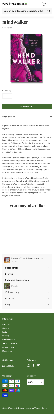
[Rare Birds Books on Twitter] (38, 365)
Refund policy (8, 347)
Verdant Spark (40, 408)
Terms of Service (9, 343)
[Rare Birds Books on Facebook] (33, 365)
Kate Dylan (7, 28)
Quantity (6, 90)
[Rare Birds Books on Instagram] (28, 365)
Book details (8, 116)
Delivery (5, 336)
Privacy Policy (8, 340)
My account (7, 351)
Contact (5, 328)
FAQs (4, 332)
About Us (6, 324)
